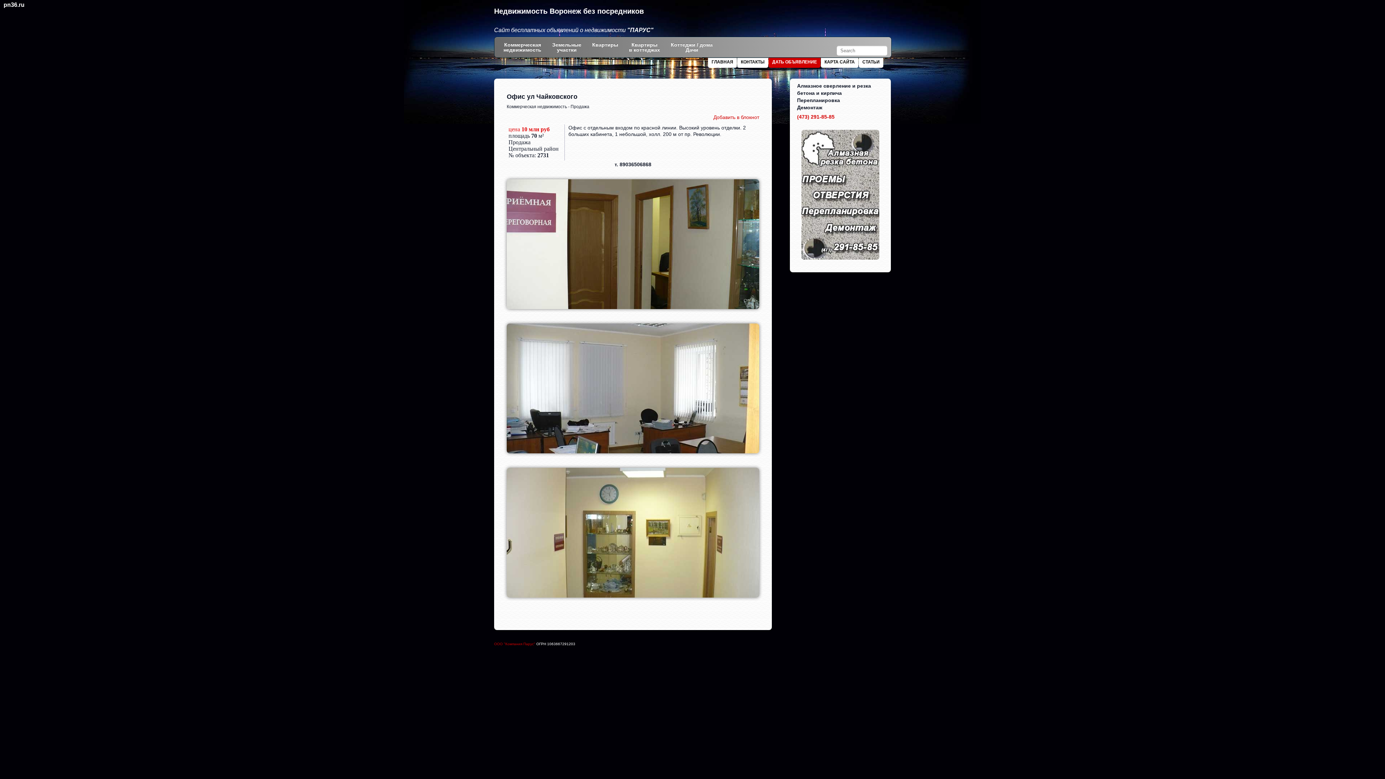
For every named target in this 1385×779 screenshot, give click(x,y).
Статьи (871, 62)
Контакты (753, 62)
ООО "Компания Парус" (515, 644)
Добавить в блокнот (736, 117)
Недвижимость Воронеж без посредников (569, 11)
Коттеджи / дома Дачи (692, 47)
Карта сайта (840, 62)
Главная (722, 62)
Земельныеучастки (566, 47)
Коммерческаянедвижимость (522, 47)
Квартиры (605, 45)
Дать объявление (794, 62)
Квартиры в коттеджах (644, 47)
